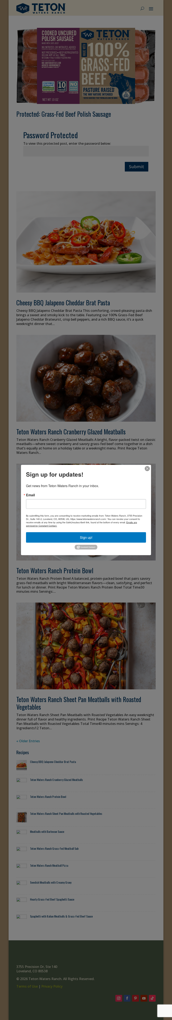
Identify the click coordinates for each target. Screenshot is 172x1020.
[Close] (147, 468)
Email (30, 495)
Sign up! (86, 537)
